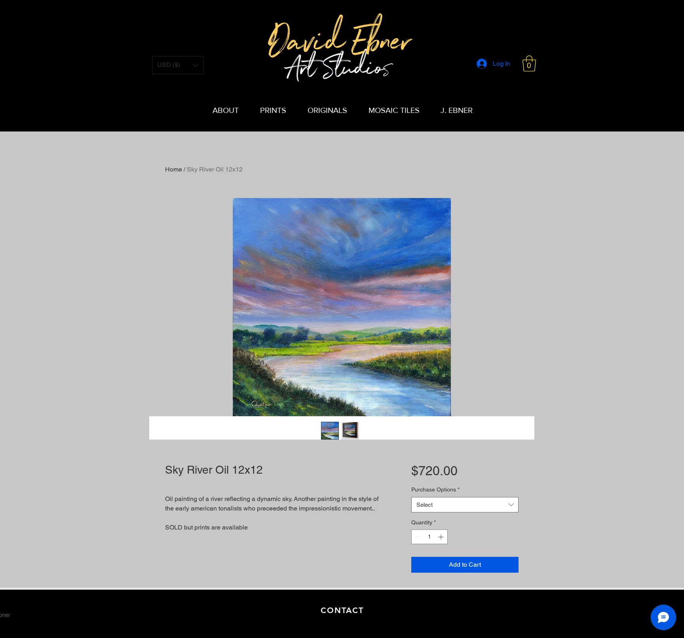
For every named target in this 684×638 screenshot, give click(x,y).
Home (173, 169)
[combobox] (465, 504)
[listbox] (177, 65)
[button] (529, 63)
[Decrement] (417, 537)
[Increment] (441, 537)
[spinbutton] (429, 537)
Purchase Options (435, 489)
